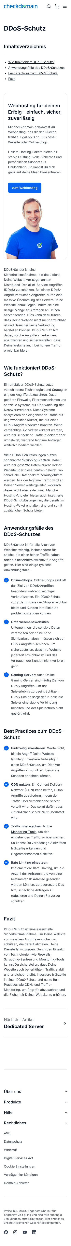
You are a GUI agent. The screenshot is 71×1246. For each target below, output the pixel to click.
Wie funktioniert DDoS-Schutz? (31, 62)
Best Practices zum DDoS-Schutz (33, 73)
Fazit (11, 79)
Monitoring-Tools (23, 832)
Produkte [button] (12, 1102)
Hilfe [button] (8, 1112)
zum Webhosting (24, 188)
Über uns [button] (12, 1091)
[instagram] (15, 1232)
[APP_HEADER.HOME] (20, 6)
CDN (14, 784)
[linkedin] (34, 1232)
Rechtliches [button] (15, 1123)
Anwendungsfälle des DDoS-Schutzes (36, 68)
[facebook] (6, 1232)
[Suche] (49, 6)
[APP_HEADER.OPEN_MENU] (64, 6)
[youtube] (25, 1232)
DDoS (8, 270)
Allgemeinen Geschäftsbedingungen (36, 1222)
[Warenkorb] (57, 6)
